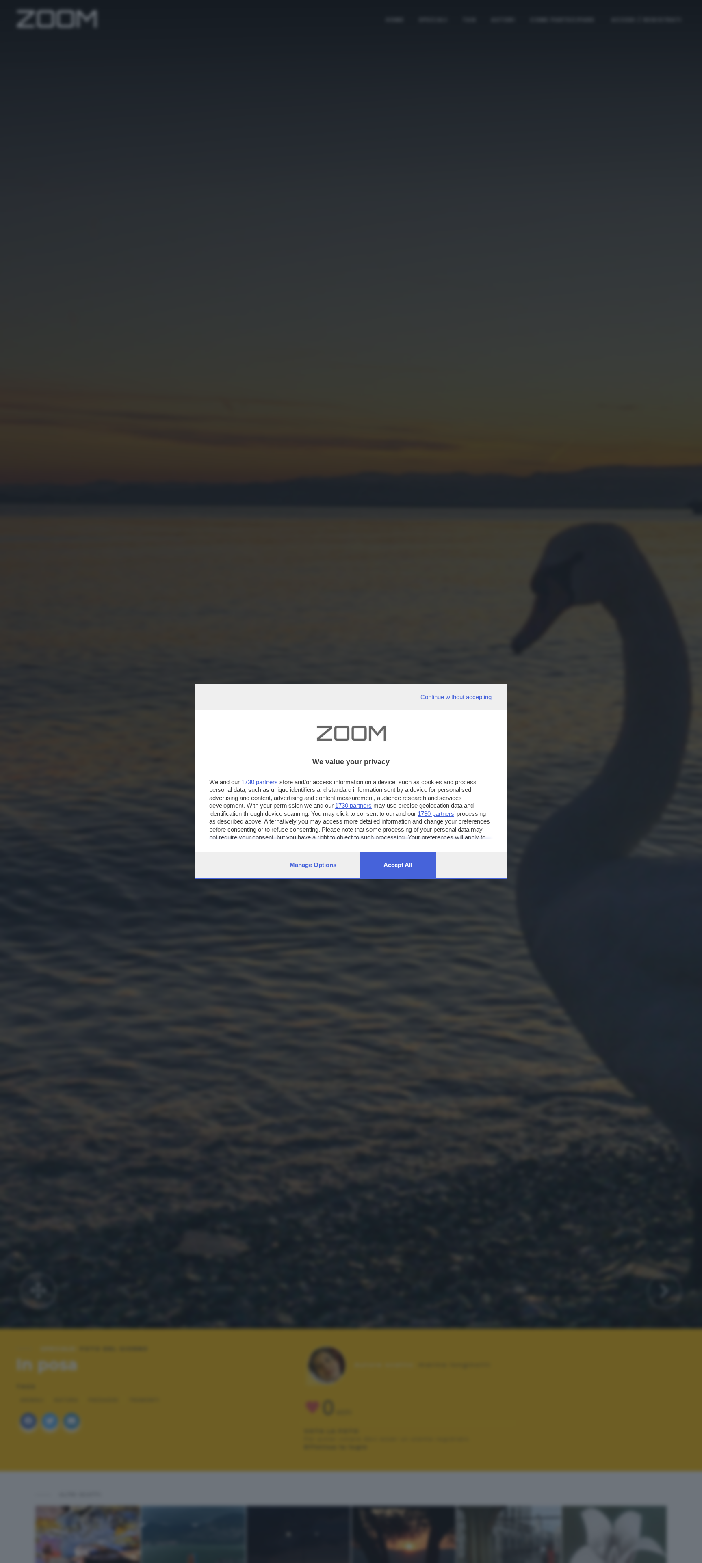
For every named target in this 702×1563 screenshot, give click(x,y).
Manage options (313, 864)
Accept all (398, 864)
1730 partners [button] (259, 781)
